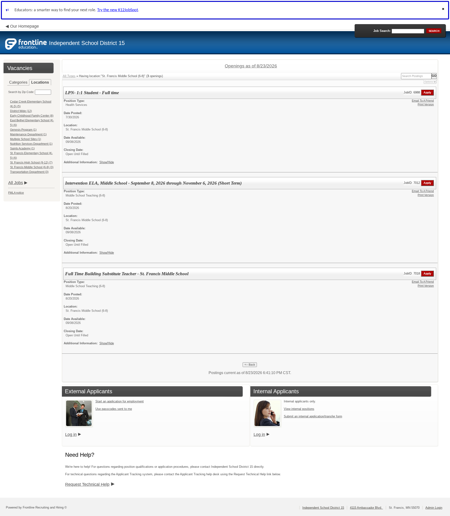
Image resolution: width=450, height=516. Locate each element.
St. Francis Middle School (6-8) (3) (31, 167)
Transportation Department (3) (29, 172)
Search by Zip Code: (21, 92)
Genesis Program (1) (23, 129)
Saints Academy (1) (22, 148)
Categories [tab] (18, 82)
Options (428, 81)
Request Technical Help (87, 484)
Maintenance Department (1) (28, 134)
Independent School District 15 (323, 507)
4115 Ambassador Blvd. (366, 507)
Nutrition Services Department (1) (31, 143)
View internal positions (299, 409)
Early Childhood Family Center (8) (31, 115)
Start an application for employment (119, 401)
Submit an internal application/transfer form (313, 416)
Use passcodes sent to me (113, 409)
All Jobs (15, 182)
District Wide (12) (21, 111)
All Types (69, 76)
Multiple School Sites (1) (25, 139)
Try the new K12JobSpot (117, 10)
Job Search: (382, 31)
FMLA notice (16, 192)
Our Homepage (24, 26)
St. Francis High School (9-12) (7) (31, 162)
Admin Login (433, 507)
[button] (443, 10)
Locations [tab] (40, 82)
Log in (71, 434)
